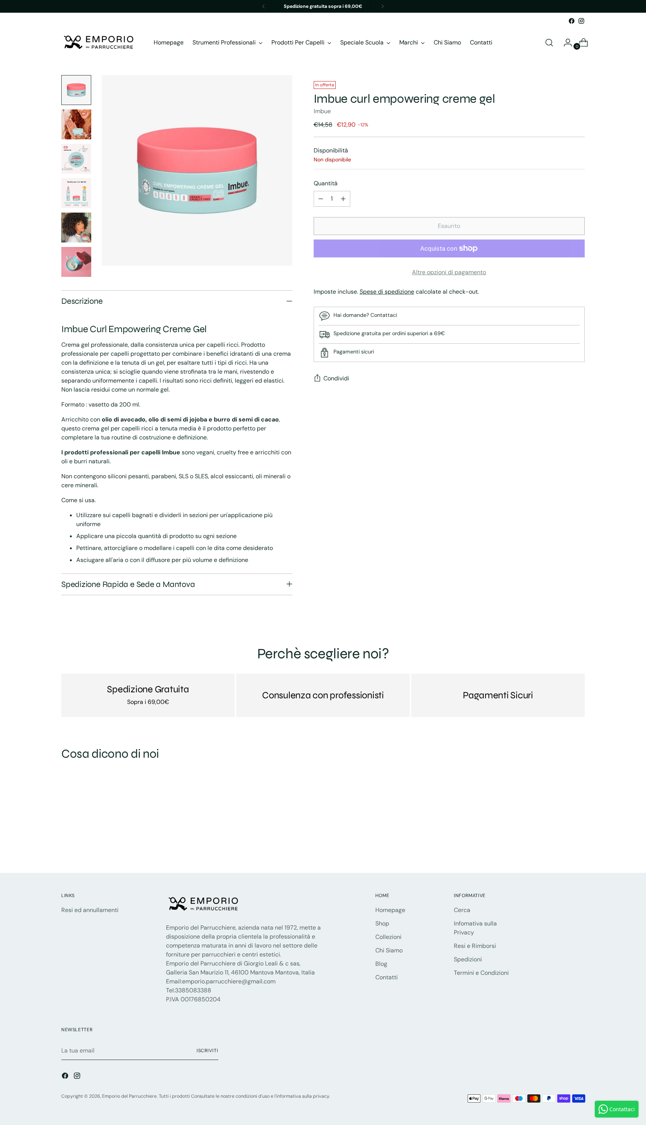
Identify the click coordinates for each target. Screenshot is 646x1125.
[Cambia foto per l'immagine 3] (76, 159)
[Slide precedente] (561, 847)
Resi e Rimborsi (475, 946)
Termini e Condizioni (481, 973)
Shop (382, 923)
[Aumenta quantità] (343, 198)
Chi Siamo (389, 950)
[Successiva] (382, 6)
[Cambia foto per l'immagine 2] (76, 124)
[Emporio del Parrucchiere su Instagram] (581, 21)
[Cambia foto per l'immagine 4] (76, 193)
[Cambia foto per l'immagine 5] (76, 227)
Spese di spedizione (387, 292)
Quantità (326, 183)
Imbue (322, 111)
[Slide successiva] (578, 847)
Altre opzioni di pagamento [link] (449, 272)
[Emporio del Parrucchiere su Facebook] (571, 21)
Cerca (462, 910)
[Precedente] (263, 6)
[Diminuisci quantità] (320, 198)
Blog (381, 964)
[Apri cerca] (549, 42)
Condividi (336, 378)
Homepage (390, 910)
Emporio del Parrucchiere (129, 1096)
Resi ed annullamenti (90, 910)
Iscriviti (207, 1051)
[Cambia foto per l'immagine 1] (76, 90)
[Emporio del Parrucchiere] (98, 42)
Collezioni (388, 937)
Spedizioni (468, 959)
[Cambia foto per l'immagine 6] (76, 262)
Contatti (386, 977)
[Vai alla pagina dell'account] (564, 42)
